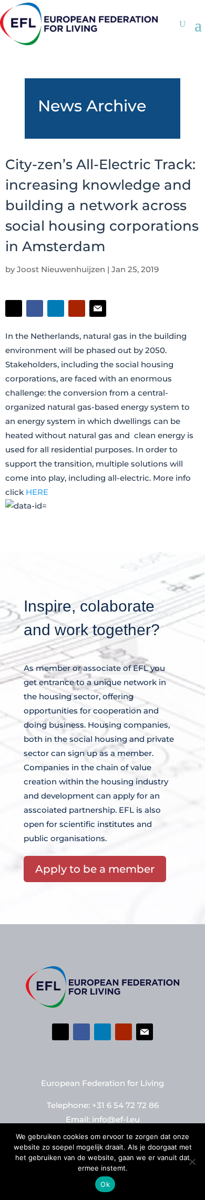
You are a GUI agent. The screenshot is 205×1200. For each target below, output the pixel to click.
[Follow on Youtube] (76, 308)
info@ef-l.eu (116, 1119)
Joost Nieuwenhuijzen (61, 269)
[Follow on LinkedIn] (55, 308)
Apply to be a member (95, 869)
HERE (37, 492)
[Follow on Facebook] (34, 308)
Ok (105, 1184)
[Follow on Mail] (97, 308)
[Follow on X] (13, 308)
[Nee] (192, 1161)
